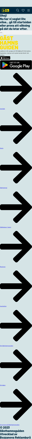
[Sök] (18, 10)
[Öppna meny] (29, 10)
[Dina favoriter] (23, 10)
